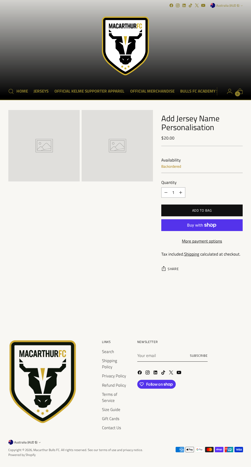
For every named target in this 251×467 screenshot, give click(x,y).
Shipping (191, 254)
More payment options (202, 241)
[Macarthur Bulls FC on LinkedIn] (184, 5)
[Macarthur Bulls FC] (125, 46)
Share (173, 268)
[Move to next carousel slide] (238, 311)
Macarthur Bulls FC (46, 449)
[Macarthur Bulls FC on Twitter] (197, 5)
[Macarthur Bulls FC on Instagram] (178, 5)
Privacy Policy (114, 376)
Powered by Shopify (22, 454)
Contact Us (111, 428)
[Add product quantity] (180, 192)
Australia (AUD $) (227, 5)
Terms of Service (109, 397)
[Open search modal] (11, 91)
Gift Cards (110, 418)
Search (108, 351)
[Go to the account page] (230, 91)
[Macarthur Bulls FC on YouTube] (203, 5)
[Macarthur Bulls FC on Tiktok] (190, 5)
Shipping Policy (109, 363)
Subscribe (199, 355)
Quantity (168, 182)
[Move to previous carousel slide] (227, 312)
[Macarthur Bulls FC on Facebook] (171, 5)
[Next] (221, 91)
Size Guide (111, 409)
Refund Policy (114, 385)
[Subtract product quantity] (166, 192)
